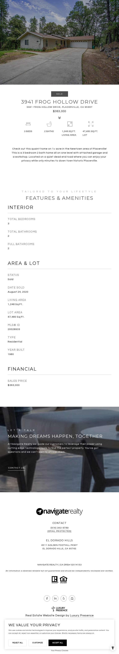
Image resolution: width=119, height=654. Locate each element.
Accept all (57, 643)
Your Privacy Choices (59, 650)
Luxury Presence (82, 615)
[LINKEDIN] (55, 598)
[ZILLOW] (72, 598)
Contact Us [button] (16, 468)
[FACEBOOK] (47, 598)
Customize (37, 643)
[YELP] (64, 598)
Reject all (17, 643)
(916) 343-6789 (60, 528)
